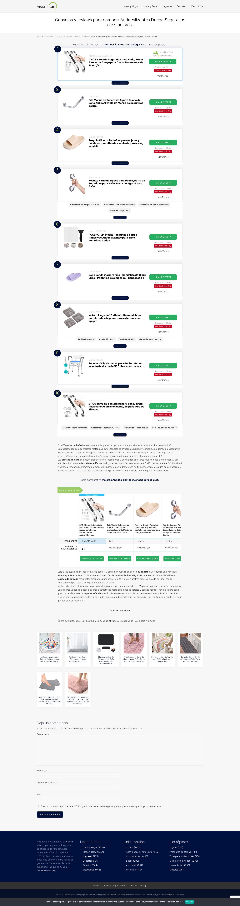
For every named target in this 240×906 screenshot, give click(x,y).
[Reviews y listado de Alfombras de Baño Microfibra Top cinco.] (77, 643)
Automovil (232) (134, 865)
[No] (236, 901)
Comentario (44, 734)
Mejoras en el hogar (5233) (183, 860)
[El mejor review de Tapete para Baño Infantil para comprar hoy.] (162, 643)
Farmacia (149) (134, 869)
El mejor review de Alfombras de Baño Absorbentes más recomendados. (106, 660)
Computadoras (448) (137, 856)
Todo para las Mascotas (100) (184, 856)
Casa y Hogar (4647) (94, 847)
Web (39, 794)
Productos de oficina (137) (183, 851)
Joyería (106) (176, 847)
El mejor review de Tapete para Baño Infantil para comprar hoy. (162, 659)
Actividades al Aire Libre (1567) (142, 851)
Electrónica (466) (92, 869)
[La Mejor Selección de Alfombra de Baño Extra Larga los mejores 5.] (190, 643)
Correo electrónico (47, 782)
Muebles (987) (177, 869)
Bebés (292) (132, 860)
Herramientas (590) (179, 865)
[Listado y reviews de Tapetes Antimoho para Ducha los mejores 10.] (49, 643)
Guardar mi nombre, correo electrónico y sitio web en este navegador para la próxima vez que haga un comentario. (101, 806)
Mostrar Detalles (120, 82)
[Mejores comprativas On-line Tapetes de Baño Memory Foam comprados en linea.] (49, 683)
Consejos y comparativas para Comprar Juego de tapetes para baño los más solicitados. (78, 700)
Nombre (42, 770)
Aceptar (189, 902)
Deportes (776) (91, 860)
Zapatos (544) (90, 865)
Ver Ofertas (162, 76)
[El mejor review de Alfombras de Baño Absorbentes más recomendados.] (106, 643)
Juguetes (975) (91, 856)
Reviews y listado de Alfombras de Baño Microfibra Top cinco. (78, 659)
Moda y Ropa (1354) (93, 851)
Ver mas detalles (92, 558)
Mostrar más (120, 217)
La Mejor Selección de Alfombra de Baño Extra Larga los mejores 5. (190, 659)
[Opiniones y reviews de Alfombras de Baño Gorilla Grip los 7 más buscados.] (134, 643)
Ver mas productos (69, 490)
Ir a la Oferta (163, 61)
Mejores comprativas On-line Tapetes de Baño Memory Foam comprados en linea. (50, 700)
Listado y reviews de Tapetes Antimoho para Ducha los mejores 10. (49, 659)
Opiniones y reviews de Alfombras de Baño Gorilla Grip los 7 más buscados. (134, 659)
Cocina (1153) (133, 847)
